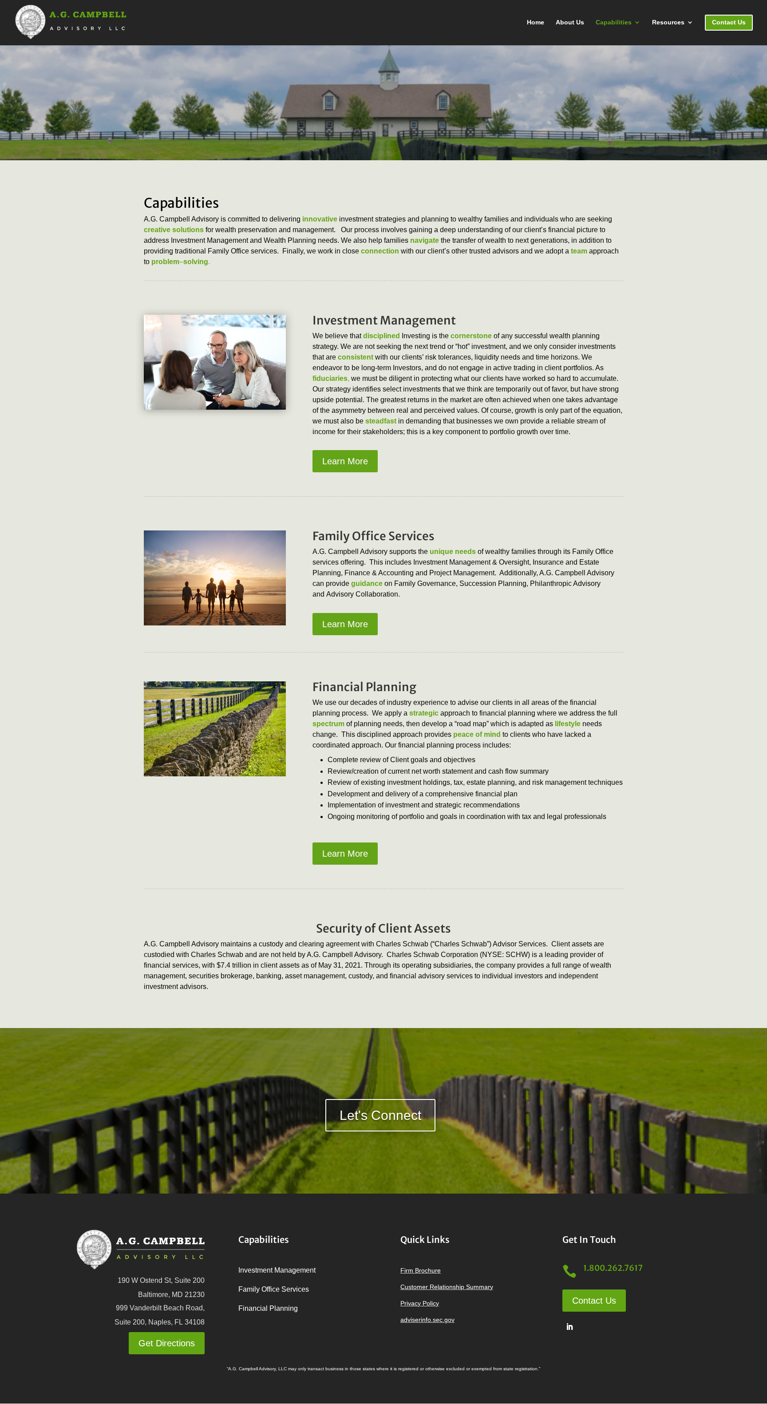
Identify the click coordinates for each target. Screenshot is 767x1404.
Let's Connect (380, 1115)
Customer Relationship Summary (446, 1286)
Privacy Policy (419, 1303)
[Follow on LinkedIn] (569, 1327)
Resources (668, 22)
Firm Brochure (420, 1270)
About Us (570, 22)
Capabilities (614, 22)
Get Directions (166, 1343)
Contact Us (594, 1300)
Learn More (345, 461)
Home (535, 22)
